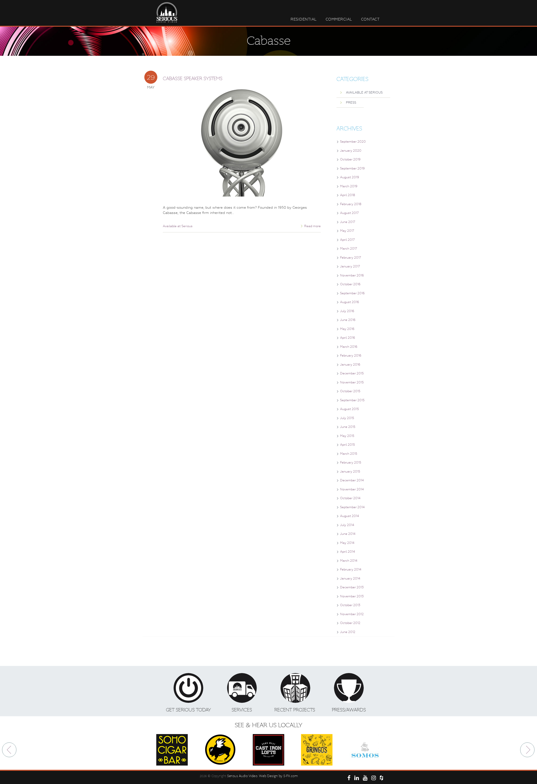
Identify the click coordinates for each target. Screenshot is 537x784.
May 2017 (347, 231)
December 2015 (352, 373)
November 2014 (352, 489)
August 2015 (349, 409)
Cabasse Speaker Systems (192, 79)
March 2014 (348, 561)
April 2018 (347, 195)
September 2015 (352, 400)
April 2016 (347, 338)
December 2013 (352, 587)
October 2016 (350, 284)
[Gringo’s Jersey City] (317, 750)
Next (527, 750)
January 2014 (350, 578)
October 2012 (350, 623)
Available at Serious (178, 226)
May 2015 (347, 436)
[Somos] (365, 750)
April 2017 (347, 240)
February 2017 (350, 257)
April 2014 (347, 551)
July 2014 (347, 525)
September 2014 (352, 507)
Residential (304, 19)
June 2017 (347, 222)
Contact (370, 19)
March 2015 (348, 454)
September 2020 (353, 141)
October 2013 (350, 605)
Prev (9, 750)
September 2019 (352, 168)
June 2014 (347, 534)
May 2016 (347, 329)
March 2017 (348, 248)
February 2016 (350, 355)
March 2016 (348, 347)
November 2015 (352, 382)
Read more (312, 226)
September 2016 (352, 293)
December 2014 (352, 480)
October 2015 (350, 391)
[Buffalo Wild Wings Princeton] (220, 750)
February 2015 (350, 462)
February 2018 (350, 204)
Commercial (339, 19)
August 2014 (349, 516)
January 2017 (350, 266)
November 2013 (352, 596)
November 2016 (352, 275)
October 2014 (350, 498)
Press (351, 102)
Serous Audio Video (242, 776)
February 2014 (350, 569)
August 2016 (349, 302)
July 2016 (347, 311)
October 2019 (350, 159)
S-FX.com (290, 776)
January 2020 (350, 150)
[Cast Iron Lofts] (268, 750)
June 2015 (347, 427)
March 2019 (348, 186)
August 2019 (349, 177)
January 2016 (350, 364)
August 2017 (349, 213)
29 (151, 77)
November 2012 (352, 614)
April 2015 (347, 445)
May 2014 (347, 543)
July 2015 (347, 418)
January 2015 (350, 471)
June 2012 (347, 632)
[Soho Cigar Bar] (172, 750)
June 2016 (348, 320)
